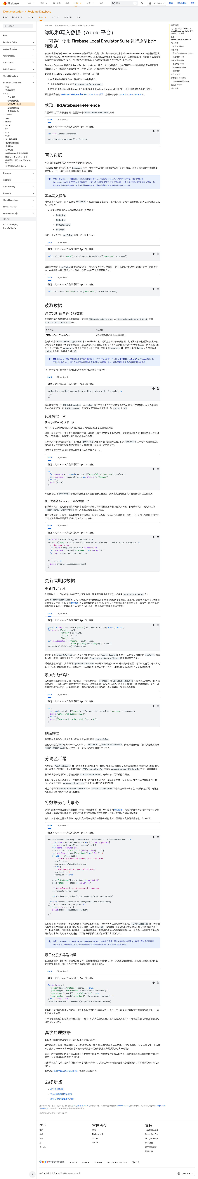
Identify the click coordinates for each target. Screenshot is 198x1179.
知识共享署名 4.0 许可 (81, 1106)
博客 (171, 3)
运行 (42, 3)
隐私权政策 (50, 1173)
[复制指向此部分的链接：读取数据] (64, 305)
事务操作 (118, 810)
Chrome (85, 1162)
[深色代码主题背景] (153, 131)
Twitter (95, 1138)
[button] (16, 42)
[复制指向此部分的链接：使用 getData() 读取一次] (77, 422)
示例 (79, 17)
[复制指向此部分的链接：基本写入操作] (68, 196)
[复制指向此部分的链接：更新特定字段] (68, 588)
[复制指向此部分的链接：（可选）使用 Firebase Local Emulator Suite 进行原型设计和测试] (60, 46)
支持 (101, 3)
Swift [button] (49, 120)
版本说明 (149, 1143)
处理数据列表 (56, 1089)
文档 (76, 3)
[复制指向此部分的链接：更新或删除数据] (77, 581)
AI (29, 17)
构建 (30, 3)
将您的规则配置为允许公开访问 (107, 182)
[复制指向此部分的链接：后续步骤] (64, 1082)
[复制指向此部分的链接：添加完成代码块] (72, 675)
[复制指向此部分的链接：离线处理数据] (73, 1033)
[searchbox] (18, 26)
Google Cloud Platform (117, 1162)
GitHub (42, 1147)
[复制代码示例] (158, 131)
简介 (131, 94)
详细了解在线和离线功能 (65, 1071)
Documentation (13, 11)
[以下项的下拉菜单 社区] (94, 3)
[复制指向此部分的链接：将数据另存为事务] (82, 803)
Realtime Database (39, 11)
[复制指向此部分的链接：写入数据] (64, 155)
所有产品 (136, 1162)
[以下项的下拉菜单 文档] (81, 3)
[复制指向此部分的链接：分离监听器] (69, 759)
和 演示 (81, 94)
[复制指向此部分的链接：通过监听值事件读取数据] (86, 313)
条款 (41, 1173)
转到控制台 (182, 3)
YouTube (95, 1143)
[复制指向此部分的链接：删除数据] (61, 733)
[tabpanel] (102, 134)
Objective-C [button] (62, 120)
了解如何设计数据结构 (61, 1094)
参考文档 (68, 17)
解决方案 (57, 3)
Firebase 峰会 (98, 1134)
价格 (67, 3)
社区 (89, 3)
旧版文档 (149, 1151)
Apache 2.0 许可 (123, 1106)
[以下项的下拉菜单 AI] (33, 17)
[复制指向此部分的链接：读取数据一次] (68, 416)
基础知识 (15, 17)
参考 (41, 1134)
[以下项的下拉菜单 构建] (35, 3)
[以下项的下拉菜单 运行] (47, 3)
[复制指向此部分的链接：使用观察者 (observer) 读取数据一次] (92, 501)
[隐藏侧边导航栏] (32, 1174)
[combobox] (124, 3)
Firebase (48, 25)
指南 (41, 1130)
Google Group (151, 1138)
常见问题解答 (151, 1147)
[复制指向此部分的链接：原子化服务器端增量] (79, 955)
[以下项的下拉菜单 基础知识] (22, 17)
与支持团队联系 (151, 1130)
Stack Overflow (151, 1134)
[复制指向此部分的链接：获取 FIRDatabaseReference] (102, 105)
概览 (5, 17)
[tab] (49, 120)
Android (73, 1162)
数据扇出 (75, 603)
